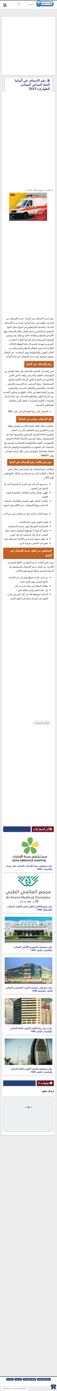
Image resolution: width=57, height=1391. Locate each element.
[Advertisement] (28, 45)
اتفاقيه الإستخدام (29, 1379)
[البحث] (19, 4)
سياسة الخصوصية (44, 1379)
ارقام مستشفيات (41, 723)
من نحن (18, 1379)
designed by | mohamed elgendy (14, 1388)
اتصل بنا (10, 1379)
